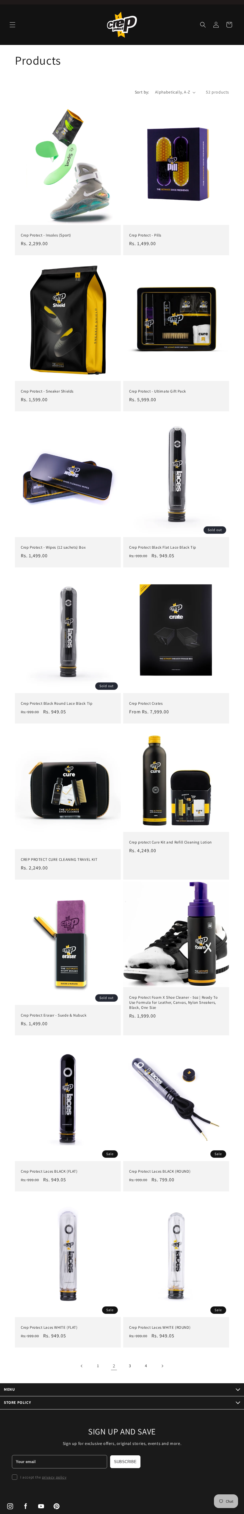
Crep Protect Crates (145, 703)
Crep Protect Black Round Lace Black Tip (56, 703)
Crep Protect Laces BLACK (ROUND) (159, 1171)
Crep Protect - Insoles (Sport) (46, 235)
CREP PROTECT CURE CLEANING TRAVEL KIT (59, 859)
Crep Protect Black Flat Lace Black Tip (162, 547)
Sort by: (142, 92)
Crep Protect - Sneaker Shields (47, 391)
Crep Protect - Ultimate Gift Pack (157, 391)
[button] (12, 24)
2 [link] (114, 1366)
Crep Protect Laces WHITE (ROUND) (159, 1327)
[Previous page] (81, 1366)
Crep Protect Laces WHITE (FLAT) (49, 1327)
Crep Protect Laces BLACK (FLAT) (49, 1171)
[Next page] (162, 1366)
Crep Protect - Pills (145, 235)
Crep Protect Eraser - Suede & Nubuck (54, 1015)
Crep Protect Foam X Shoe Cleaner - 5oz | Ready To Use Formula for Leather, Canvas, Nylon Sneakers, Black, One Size (173, 1002)
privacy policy (54, 1477)
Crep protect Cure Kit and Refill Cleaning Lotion (170, 842)
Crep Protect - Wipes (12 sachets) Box (53, 547)
